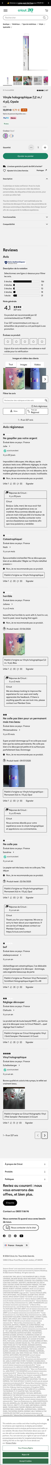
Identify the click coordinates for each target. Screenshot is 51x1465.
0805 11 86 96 (22, 1211)
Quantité (7, 147)
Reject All (25, 1455)
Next (48, 3)
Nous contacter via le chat (23, 1227)
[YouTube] (21, 1236)
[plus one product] (45, 148)
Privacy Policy (11, 1443)
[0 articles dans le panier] (45, 10)
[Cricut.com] (26, 10)
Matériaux (16, 24)
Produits (9, 1171)
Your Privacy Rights (25, 1448)
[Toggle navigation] (5, 11)
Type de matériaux (29, 24)
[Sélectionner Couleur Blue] (11, 135)
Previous (2, 3)
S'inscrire (10, 1202)
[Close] (48, 1420)
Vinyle (41, 24)
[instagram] (9, 1236)
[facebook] (4, 1236)
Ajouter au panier (25, 156)
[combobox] (25, 17)
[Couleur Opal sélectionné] (5, 135)
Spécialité (6, 27)
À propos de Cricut (13, 1164)
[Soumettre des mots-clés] (44, 17)
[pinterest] (15, 1236)
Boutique (6, 24)
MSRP (4, 107)
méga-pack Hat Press (25, 3)
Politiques (9, 1179)
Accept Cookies (25, 1461)
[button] (42, 90)
